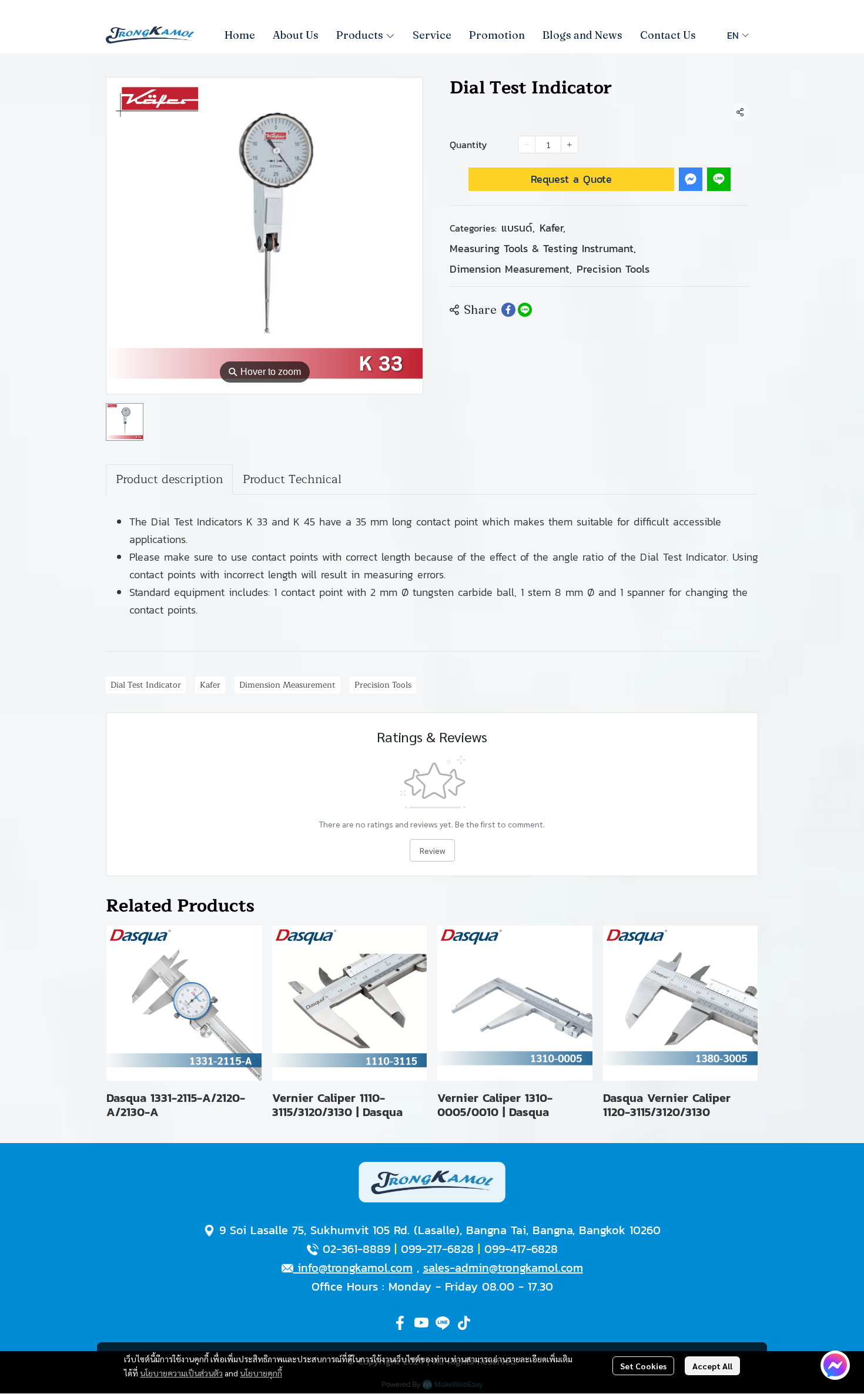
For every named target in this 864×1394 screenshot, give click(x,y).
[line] (442, 1322)
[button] (737, 35)
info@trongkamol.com (353, 1267)
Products (361, 35)
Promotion (497, 35)
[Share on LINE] (525, 310)
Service (432, 35)
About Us (296, 35)
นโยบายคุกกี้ (261, 1373)
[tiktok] (463, 1322)
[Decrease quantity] (526, 144)
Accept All (712, 1366)
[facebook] (400, 1322)
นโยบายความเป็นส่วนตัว (181, 1373)
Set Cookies (643, 1366)
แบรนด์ (518, 228)
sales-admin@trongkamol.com (503, 1267)
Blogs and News (582, 35)
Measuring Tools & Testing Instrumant (543, 248)
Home (240, 35)
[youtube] (421, 1322)
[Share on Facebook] (508, 310)
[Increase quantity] (569, 144)
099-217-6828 (437, 1249)
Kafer (552, 228)
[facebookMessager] (835, 1365)
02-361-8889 (356, 1249)
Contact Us (668, 35)
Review (432, 850)
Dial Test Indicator (145, 685)
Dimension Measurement (511, 269)
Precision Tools (613, 269)
